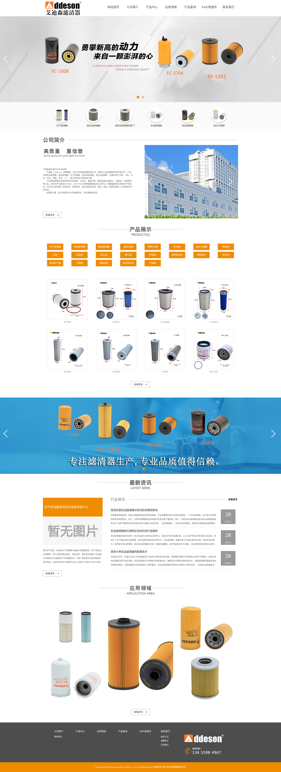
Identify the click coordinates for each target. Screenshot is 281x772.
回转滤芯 (201, 255)
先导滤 (177, 247)
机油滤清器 (79, 247)
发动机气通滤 (55, 264)
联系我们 (228, 7)
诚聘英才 (165, 741)
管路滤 (225, 247)
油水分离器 (201, 247)
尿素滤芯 (103, 263)
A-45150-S (213, 322)
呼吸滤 (152, 255)
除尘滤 (103, 255)
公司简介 (132, 7)
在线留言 (165, 745)
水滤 (55, 255)
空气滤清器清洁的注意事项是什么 (66, 507)
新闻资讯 (58, 737)
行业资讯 (118, 499)
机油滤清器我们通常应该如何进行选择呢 (134, 531)
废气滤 (128, 255)
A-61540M (165, 322)
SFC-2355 (214, 372)
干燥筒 (79, 263)
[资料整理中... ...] (75, 628)
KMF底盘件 (209, 7)
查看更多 (50, 215)
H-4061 (165, 372)
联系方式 (165, 737)
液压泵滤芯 (128, 263)
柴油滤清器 (104, 247)
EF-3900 (67, 322)
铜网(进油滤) (153, 248)
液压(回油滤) (128, 248)
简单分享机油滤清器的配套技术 (129, 551)
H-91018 (67, 372)
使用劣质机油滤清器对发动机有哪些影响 (134, 510)
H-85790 (116, 372)
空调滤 (79, 255)
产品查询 (190, 7)
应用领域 (171, 7)
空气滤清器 (55, 247)
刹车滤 (225, 255)
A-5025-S (116, 322)
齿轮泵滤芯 (177, 255)
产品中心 (152, 7)
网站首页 (113, 7)
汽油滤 (152, 263)
